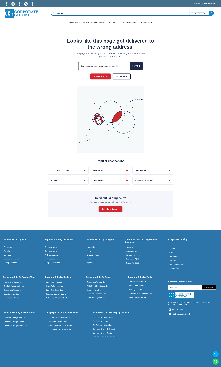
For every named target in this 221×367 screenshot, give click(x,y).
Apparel (68, 180)
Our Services (112, 22)
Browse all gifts (100, 76)
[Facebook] (6, 4)
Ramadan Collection (152, 180)
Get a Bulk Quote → (110, 209)
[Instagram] (13, 4)
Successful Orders (146, 22)
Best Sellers (110, 180)
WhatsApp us (121, 76)
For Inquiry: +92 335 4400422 (205, 3)
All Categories (73, 22)
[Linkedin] (19, 4)
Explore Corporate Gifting (128, 22)
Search (136, 66)
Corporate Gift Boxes (68, 170)
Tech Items (110, 170)
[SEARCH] (211, 13)
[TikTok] (26, 4)
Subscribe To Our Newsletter (180, 282)
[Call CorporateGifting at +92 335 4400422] (215, 354)
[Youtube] (32, 4)
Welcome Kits (152, 170)
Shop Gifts (85, 22)
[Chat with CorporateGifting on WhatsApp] (215, 361)
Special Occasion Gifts (97, 22)
